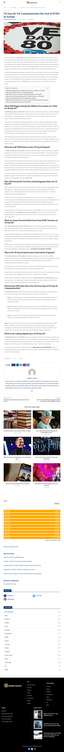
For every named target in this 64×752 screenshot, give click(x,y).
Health (32, 637)
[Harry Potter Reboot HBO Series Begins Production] (46, 446)
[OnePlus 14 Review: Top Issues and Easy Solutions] (38, 724)
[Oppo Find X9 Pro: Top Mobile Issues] (38, 714)
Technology (32, 662)
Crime (32, 626)
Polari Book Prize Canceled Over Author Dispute (17, 431)
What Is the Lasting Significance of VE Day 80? (18, 102)
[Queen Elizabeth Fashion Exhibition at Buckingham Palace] (46, 419)
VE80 (15, 358)
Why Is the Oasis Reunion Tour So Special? (17, 483)
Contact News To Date (7, 721)
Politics (32, 648)
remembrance (8, 358)
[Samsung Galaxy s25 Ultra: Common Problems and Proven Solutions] (38, 735)
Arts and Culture (13, 7)
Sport (32, 659)
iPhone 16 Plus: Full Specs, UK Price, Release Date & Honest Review (22, 573)
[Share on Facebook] (17, 365)
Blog (32, 615)
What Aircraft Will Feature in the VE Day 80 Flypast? (19, 92)
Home (5, 7)
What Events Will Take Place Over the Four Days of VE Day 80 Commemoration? (27, 100)
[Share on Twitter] (20, 365)
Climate (32, 623)
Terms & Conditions (6, 718)
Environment (32, 633)
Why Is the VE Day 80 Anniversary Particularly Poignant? (21, 98)
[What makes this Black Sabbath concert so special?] (46, 472)
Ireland (32, 641)
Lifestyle (32, 644)
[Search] (59, 2)
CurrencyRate (53, 540)
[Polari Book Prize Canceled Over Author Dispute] (17, 419)
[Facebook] (29, 749)
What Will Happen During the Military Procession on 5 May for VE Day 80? (25, 90)
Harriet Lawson (12, 19)
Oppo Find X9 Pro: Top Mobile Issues (14, 557)
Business (32, 619)
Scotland (32, 651)
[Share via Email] (27, 365)
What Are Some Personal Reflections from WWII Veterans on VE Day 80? (25, 96)
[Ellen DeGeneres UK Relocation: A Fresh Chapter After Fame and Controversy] (17, 446)
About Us (4, 711)
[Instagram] (35, 749)
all (28, 681)
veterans (20, 358)
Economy (32, 630)
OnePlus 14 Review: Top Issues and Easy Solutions (18, 561)
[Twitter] (32, 749)
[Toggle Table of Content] (46, 88)
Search (5, 501)
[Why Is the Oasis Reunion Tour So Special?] (17, 472)
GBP (59, 540)
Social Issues (32, 655)
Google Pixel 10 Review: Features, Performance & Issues (19, 569)
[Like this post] (14, 365)
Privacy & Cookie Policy (7, 716)
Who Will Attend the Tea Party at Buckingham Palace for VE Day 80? (24, 94)
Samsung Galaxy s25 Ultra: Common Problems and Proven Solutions (22, 565)
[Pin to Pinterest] (24, 365)
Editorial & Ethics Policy (7, 713)
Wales (32, 669)
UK (32, 666)
